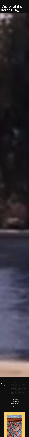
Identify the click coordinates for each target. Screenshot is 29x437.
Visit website (12, 406)
